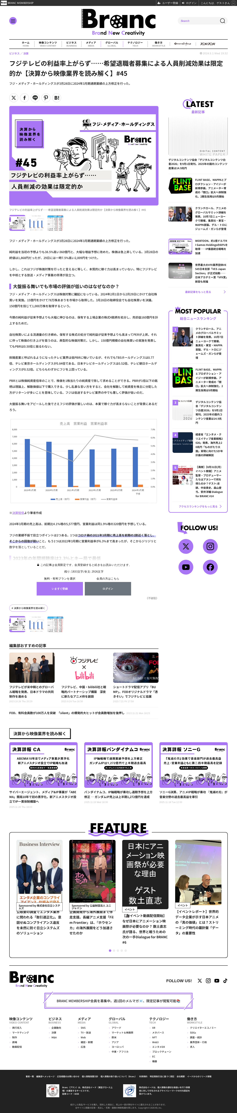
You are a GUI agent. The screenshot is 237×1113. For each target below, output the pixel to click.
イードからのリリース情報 (199, 1076)
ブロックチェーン (161, 1051)
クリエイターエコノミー (203, 1027)
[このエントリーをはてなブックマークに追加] (56, 97)
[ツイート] (13, 97)
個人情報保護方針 (90, 1076)
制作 (14, 1037)
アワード (116, 1027)
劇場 (14, 1042)
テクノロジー (135, 44)
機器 (154, 1061)
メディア (91, 44)
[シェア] (24, 97)
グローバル (111, 44)
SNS (83, 1027)
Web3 (155, 1042)
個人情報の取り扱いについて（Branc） (119, 1076)
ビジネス (71, 44)
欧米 (114, 1037)
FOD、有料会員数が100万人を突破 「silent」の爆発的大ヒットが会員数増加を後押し (79, 713)
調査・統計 (196, 1037)
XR (153, 1027)
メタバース (158, 1032)
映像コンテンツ (48, 44)
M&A (54, 1037)
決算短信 (18, 512)
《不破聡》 (152, 598)
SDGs (193, 1032)
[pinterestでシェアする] (45, 97)
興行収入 (17, 1027)
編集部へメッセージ (45, 1076)
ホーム (26, 44)
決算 (53, 1032)
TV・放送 (86, 1032)
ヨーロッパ (118, 1047)
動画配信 (17, 1047)
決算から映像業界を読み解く (29, 608)
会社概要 (181, 1076)
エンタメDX (158, 1047)
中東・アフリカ (120, 1051)
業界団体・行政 (198, 1042)
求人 (192, 1047)
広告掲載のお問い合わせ (68, 1076)
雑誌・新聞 (87, 1042)
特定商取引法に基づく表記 (162, 1076)
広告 (83, 1047)
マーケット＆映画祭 (122, 1032)
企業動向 (56, 1027)
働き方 (158, 44)
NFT (154, 1037)
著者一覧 (30, 1076)
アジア (115, 1042)
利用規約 (143, 1076)
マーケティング (20, 1032)
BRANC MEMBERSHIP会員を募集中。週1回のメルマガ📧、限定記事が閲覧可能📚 (118, 1000)
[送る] (35, 97)
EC (153, 1056)
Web (83, 1037)
